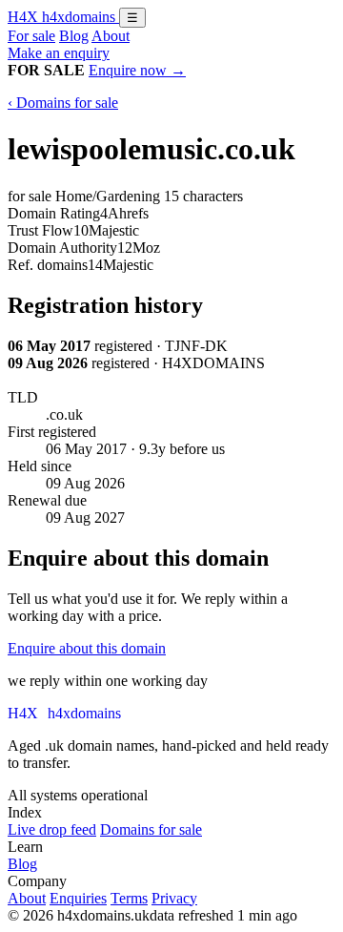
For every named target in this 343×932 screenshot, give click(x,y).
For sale (31, 36)
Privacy (174, 898)
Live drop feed (52, 829)
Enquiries (78, 898)
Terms (129, 898)
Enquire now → (137, 70)
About (110, 36)
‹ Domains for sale (63, 102)
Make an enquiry (59, 53)
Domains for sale (151, 829)
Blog (74, 36)
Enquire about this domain (87, 648)
